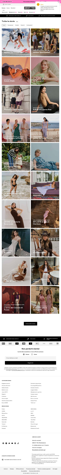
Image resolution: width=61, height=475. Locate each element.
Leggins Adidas (34, 389)
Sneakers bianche (35, 387)
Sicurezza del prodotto (34, 471)
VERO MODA (33, 409)
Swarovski (4, 421)
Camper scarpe (34, 394)
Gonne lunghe (5, 398)
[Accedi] (49, 8)
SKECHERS (4, 419)
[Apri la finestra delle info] (58, 2)
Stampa (12, 468)
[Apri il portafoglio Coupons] (46, 8)
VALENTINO (4, 417)
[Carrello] (58, 8)
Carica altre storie (30, 323)
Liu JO (32, 411)
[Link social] (3, 443)
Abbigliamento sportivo (36, 392)
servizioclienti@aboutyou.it (18, 370)
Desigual (4, 428)
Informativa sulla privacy (11, 368)
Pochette (4, 396)
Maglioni (4, 394)
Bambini (13, 8)
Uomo (8, 8)
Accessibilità (24, 471)
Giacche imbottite (6, 385)
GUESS (3, 411)
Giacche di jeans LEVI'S (7, 400)
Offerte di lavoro (20, 468)
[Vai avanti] (55, 12)
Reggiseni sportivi (6, 383)
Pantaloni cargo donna (36, 383)
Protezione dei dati (30, 468)
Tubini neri (33, 402)
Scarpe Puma (34, 400)
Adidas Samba (5, 387)
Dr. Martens (4, 426)
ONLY (32, 413)
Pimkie (3, 409)
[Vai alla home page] (10, 437)
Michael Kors (4, 413)
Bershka (32, 421)
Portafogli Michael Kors (36, 385)
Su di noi (6, 468)
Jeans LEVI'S (5, 392)
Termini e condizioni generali (44, 468)
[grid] (30, 171)
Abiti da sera (34, 396)
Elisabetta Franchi (35, 428)
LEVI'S (3, 415)
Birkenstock (33, 426)
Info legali (55, 468)
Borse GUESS (5, 402)
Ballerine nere (5, 389)
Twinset (3, 424)
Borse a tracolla (34, 398)
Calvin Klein (33, 417)
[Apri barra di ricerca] (57, 12)
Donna (3, 8)
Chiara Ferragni (34, 424)
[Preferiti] (55, 8)
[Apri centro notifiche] (52, 8)
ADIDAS (32, 415)
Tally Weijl (33, 419)
